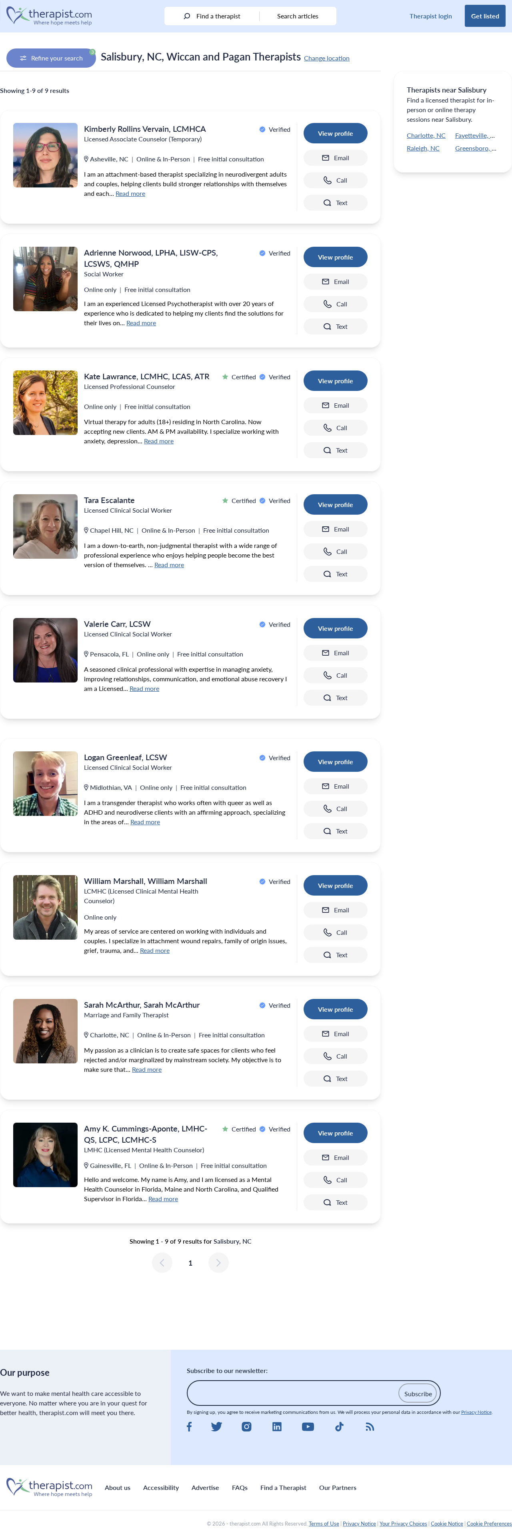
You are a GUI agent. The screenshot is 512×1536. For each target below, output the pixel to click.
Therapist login (431, 15)
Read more (130, 193)
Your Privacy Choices (403, 1523)
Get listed (485, 15)
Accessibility (161, 1487)
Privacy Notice (476, 1412)
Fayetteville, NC (477, 135)
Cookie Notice (447, 1523)
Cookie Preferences (489, 1523)
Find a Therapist (283, 1487)
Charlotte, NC (426, 135)
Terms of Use (324, 1523)
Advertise (205, 1487)
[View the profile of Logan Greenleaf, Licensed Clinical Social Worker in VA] (45, 783)
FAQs (240, 1487)
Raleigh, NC (423, 148)
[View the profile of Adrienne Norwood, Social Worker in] (45, 279)
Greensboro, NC (478, 148)
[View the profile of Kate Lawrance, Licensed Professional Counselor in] (45, 402)
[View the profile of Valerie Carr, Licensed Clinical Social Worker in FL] (45, 650)
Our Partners (337, 1487)
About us (117, 1487)
